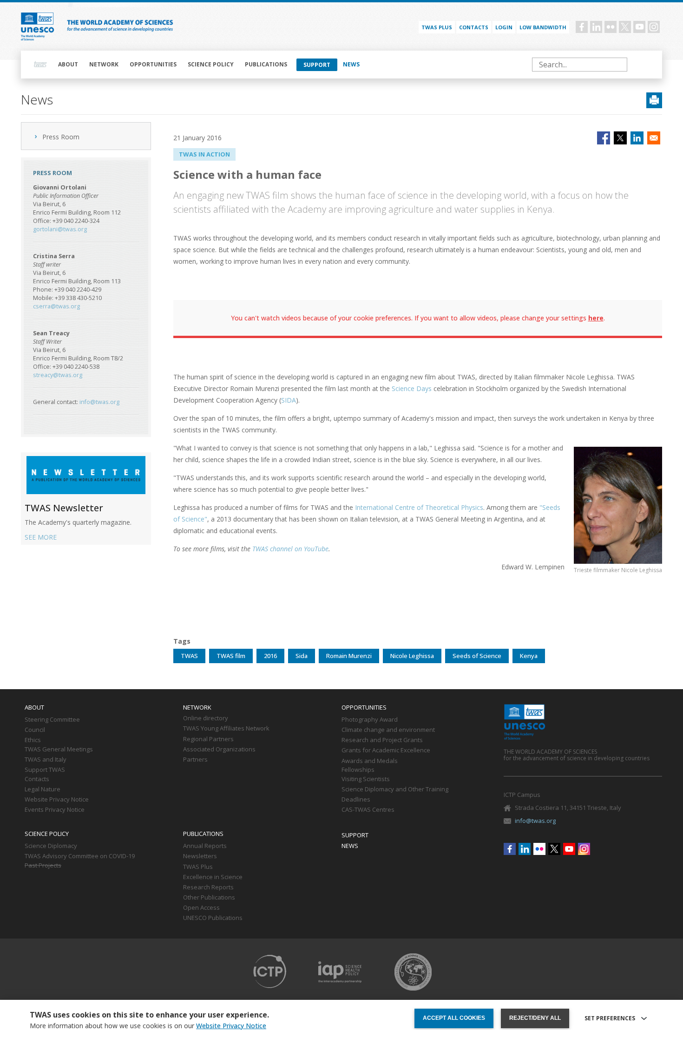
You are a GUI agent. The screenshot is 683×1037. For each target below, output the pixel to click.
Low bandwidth (542, 27)
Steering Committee (52, 720)
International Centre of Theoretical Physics (419, 507)
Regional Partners (208, 739)
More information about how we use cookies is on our (148, 1026)
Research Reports (208, 887)
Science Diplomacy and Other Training (395, 789)
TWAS (189, 656)
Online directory (205, 718)
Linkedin (596, 27)
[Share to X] (620, 137)
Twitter (625, 27)
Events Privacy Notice (55, 810)
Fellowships (358, 770)
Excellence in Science (213, 877)
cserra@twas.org (56, 306)
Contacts (473, 27)
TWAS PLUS (436, 27)
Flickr (610, 27)
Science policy (211, 64)
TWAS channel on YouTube (290, 548)
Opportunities (153, 64)
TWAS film (231, 656)
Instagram (654, 27)
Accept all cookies (454, 1018)
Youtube (639, 27)
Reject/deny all (535, 1018)
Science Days (412, 388)
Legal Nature (42, 789)
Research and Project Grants (382, 740)
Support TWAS (45, 770)
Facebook (582, 27)
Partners (195, 759)
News (351, 64)
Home (40, 65)
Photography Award (370, 720)
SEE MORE (41, 537)
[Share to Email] (653, 137)
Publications (266, 64)
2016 (270, 656)
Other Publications (209, 897)
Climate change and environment (388, 730)
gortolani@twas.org (60, 229)
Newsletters (200, 856)
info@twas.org (99, 402)
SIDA (288, 400)
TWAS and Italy (45, 759)
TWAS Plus (198, 867)
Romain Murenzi (349, 656)
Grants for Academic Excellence (386, 750)
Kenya (529, 656)
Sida (302, 656)
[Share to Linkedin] (637, 137)
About (68, 64)
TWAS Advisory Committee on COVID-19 (80, 856)
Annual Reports (205, 846)
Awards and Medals (370, 761)
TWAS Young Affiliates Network (226, 728)
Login (503, 27)
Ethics (33, 740)
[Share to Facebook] (603, 137)
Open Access (201, 908)
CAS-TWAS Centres (368, 810)
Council (35, 730)
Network (103, 64)
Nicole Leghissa (412, 656)
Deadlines (356, 799)
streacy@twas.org (57, 375)
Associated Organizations (219, 749)
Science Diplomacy (51, 846)
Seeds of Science (477, 656)
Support (316, 65)
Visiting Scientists (366, 779)
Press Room (60, 136)
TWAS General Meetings (59, 749)
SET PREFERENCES (609, 1018)
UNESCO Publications (213, 918)
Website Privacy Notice (57, 799)
